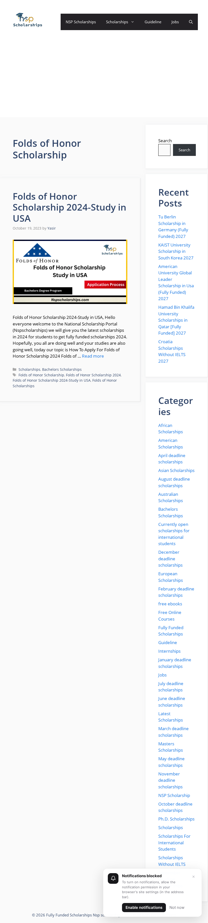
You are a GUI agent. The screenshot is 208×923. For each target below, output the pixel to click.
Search (165, 140)
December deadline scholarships (170, 558)
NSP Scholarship (174, 795)
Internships (169, 651)
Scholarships (117, 21)
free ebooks (170, 604)
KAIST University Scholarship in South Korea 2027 (176, 251)
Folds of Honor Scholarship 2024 (93, 375)
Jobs (175, 21)
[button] (191, 22)
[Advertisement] (104, 81)
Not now (176, 907)
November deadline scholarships (170, 780)
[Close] (193, 876)
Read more (93, 356)
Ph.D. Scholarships (176, 819)
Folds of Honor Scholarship (41, 375)
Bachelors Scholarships (62, 369)
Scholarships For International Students (174, 842)
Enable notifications (144, 907)
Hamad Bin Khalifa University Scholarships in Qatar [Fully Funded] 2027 (176, 320)
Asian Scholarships (176, 470)
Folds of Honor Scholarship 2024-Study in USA (69, 207)
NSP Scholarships (81, 21)
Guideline (153, 21)
